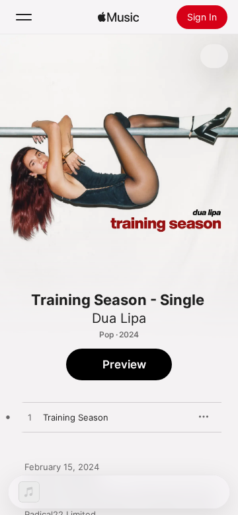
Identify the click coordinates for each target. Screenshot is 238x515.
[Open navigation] (23, 17)
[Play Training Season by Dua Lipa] (30, 418)
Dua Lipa (119, 318)
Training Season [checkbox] (75, 417)
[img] (118, 17)
